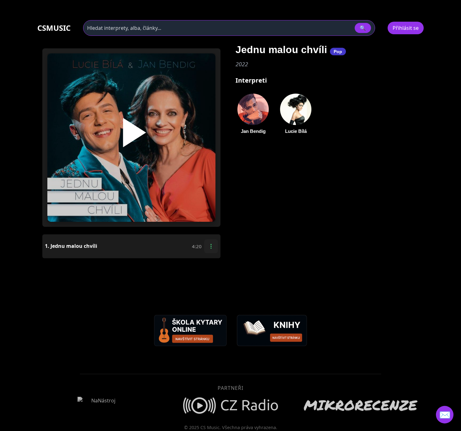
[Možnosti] (211, 246)
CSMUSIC (54, 28)
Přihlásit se (406, 28)
